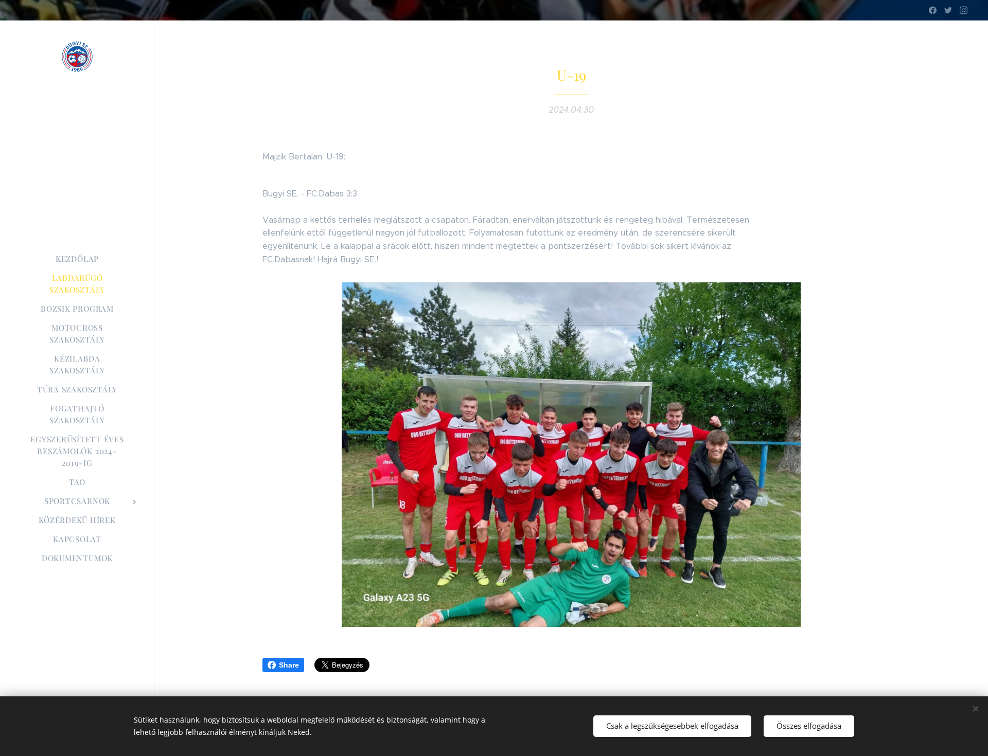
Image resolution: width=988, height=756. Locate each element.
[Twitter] (948, 10)
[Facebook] (932, 10)
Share (289, 665)
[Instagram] (963, 10)
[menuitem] (77, 259)
